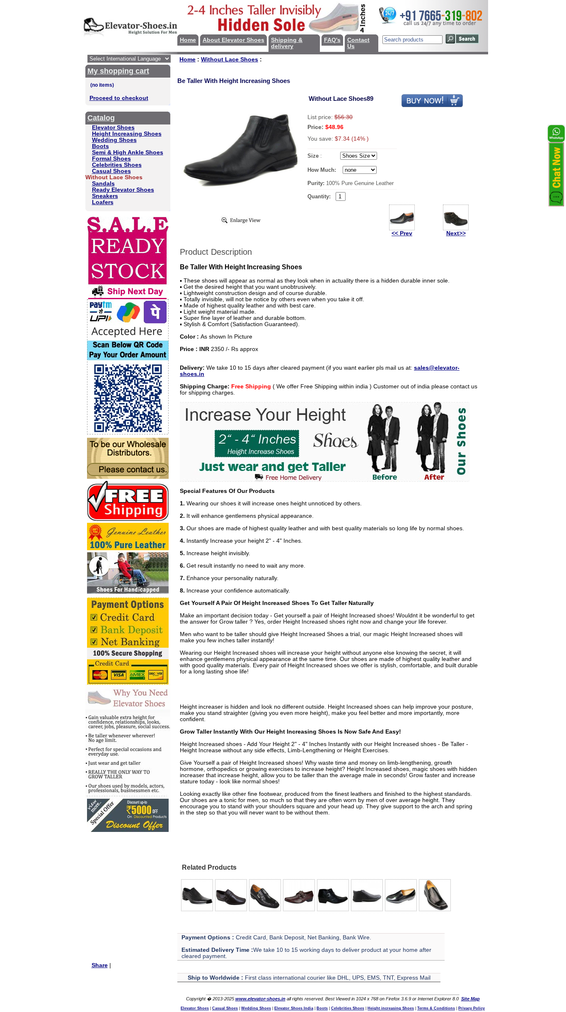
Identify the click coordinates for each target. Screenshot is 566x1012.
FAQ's (332, 40)
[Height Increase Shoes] (325, 480)
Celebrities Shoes (117, 165)
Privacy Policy (471, 1008)
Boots (100, 146)
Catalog (101, 118)
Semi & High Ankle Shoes (127, 152)
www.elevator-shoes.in (260, 998)
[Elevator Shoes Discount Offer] (128, 830)
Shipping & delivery (286, 43)
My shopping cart (118, 71)
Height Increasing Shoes (127, 134)
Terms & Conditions (436, 1008)
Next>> (456, 233)
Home (188, 40)
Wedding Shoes (114, 140)
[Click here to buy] (432, 105)
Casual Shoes (111, 171)
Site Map (470, 998)
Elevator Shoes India (293, 1008)
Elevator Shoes (113, 127)
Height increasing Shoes (391, 1008)
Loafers (103, 202)
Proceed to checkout (118, 98)
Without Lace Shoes (229, 59)
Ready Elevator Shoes (123, 190)
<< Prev (402, 233)
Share (100, 965)
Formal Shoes (111, 159)
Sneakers (105, 196)
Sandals (103, 183)
